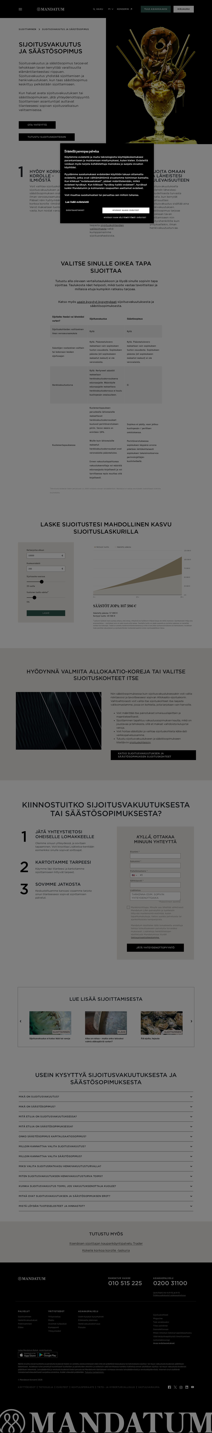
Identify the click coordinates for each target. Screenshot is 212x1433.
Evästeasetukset (75, 210)
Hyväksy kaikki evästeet (126, 210)
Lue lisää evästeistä (77, 202)
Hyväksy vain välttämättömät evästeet (125, 217)
